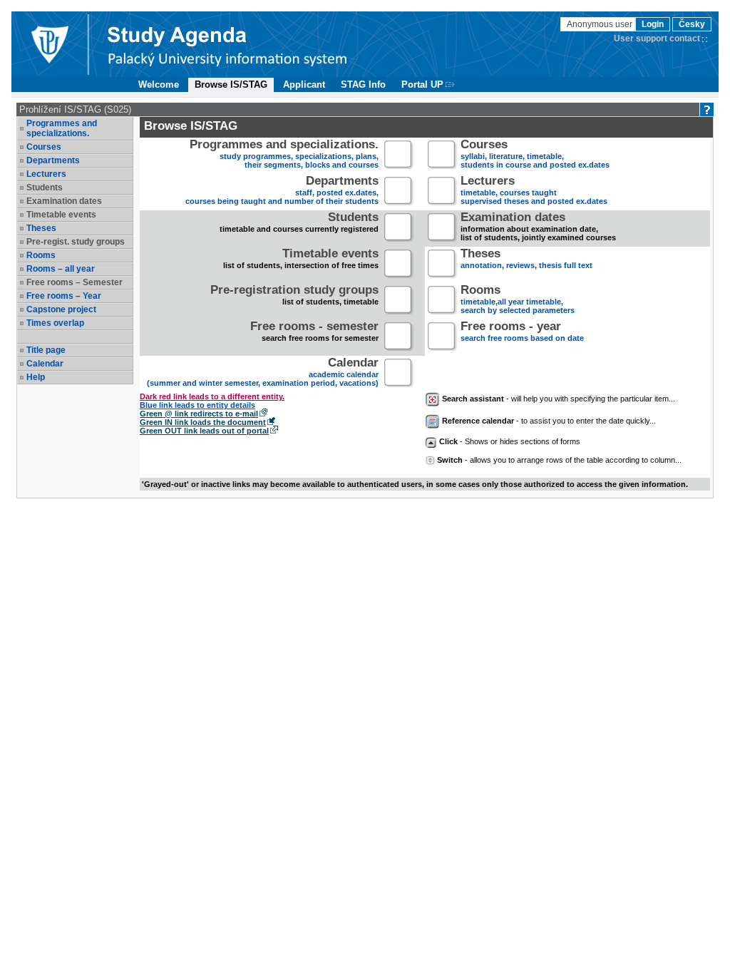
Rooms (41, 255)
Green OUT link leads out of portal (204, 430)
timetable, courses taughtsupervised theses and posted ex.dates (534, 191)
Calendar (44, 364)
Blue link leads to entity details (197, 405)
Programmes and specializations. (61, 128)
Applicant (304, 84)
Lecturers (46, 174)
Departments (53, 160)
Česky (692, 24)
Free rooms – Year (63, 296)
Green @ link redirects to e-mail (199, 413)
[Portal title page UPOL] (227, 44)
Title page (46, 350)
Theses (41, 228)
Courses (43, 147)
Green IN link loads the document (203, 422)
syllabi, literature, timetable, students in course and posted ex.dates (535, 155)
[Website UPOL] (49, 44)
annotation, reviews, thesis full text (526, 260)
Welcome (158, 84)
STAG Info (363, 84)
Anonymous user (600, 24)
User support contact (657, 38)
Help (35, 377)
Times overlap (55, 323)
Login (653, 24)
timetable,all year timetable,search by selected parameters (518, 300)
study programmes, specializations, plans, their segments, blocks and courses (284, 155)
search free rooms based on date (522, 332)
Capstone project (61, 309)
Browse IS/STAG (231, 84)
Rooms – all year (60, 269)
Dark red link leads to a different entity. (212, 396)
